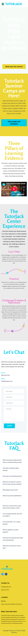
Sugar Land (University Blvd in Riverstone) (11, 604)
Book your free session (14, 66)
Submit (9, 425)
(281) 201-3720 (5, 589)
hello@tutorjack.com (6, 586)
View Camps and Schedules (14, 123)
